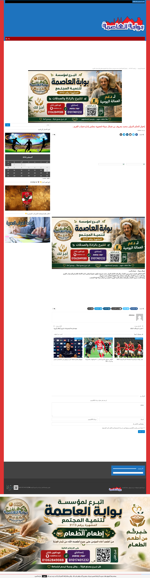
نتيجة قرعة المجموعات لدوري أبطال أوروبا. (65, 328)
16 (14, 170)
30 (14, 175)
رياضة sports (138, 338)
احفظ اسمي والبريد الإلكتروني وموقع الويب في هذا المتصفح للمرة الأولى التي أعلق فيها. (122, 428)
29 (21, 175)
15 (21, 170)
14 (28, 170)
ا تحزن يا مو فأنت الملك (136, 328)
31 (8, 175)
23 (14, 173)
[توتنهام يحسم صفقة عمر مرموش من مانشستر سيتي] (68, 348)
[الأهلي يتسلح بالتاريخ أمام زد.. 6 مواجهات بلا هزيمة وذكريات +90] (98, 348)
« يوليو (48, 178)
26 (41, 175)
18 (47, 173)
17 (8, 170)
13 (35, 170)
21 (28, 173)
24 (8, 173)
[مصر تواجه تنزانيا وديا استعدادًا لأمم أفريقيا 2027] (128, 348)
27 (35, 175)
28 (28, 175)
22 (21, 173)
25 (47, 175)
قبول (44, 576)
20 (35, 173)
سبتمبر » (44, 178)
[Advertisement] (51, 20)
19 (41, 173)
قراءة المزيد (38, 576)
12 (41, 170)
